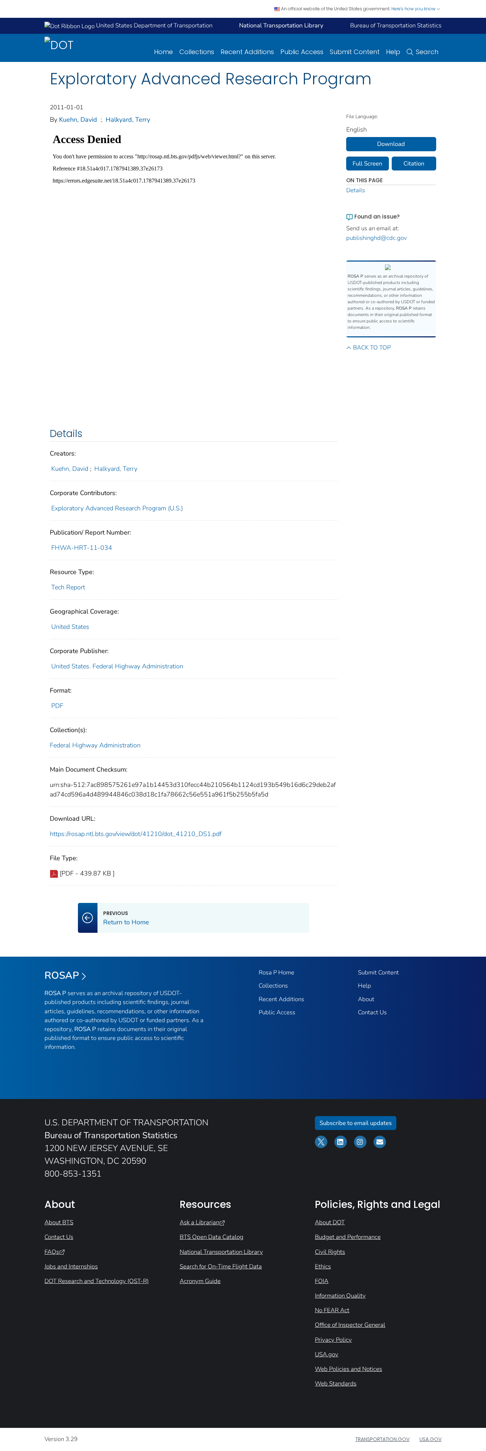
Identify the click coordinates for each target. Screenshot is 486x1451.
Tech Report (68, 587)
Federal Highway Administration (95, 745)
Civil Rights (330, 1252)
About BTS (58, 1222)
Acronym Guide (200, 1281)
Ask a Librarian (199, 1222)
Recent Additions (247, 51)
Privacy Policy (333, 1340)
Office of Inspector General (350, 1325)
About (366, 999)
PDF (57, 705)
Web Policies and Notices (348, 1369)
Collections (196, 51)
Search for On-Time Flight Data (221, 1266)
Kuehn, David (78, 119)
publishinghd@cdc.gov (376, 238)
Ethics (323, 1266)
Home (163, 51)
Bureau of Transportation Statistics (396, 25)
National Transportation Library (221, 1252)
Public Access (301, 51)
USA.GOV (430, 1439)
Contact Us (372, 1012)
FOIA (321, 1281)
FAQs (51, 1252)
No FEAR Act (332, 1310)
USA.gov (326, 1354)
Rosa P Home (276, 972)
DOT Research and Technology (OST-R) (96, 1281)
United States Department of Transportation (153, 25)
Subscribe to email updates (355, 1123)
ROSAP (61, 975)
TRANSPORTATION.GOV (382, 1439)
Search (427, 51)
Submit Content (355, 51)
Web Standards (335, 1383)
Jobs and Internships (71, 1266)
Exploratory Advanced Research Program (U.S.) (117, 508)
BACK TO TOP (372, 347)
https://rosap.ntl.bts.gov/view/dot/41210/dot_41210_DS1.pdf (136, 834)
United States (70, 626)
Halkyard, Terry (128, 119)
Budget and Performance (348, 1237)
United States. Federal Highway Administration (117, 666)
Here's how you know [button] (414, 9)
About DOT (330, 1222)
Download (391, 144)
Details (355, 190)
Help (393, 51)
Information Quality (340, 1296)
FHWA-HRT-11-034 (81, 547)
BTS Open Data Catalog (211, 1237)
